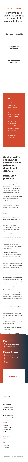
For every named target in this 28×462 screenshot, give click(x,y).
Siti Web (5, 431)
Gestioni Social (6, 436)
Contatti (5, 438)
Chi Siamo (5, 425)
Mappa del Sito (6, 396)
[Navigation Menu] (24, 1)
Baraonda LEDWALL (8, 427)
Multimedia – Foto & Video (9, 434)
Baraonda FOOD (7, 429)
